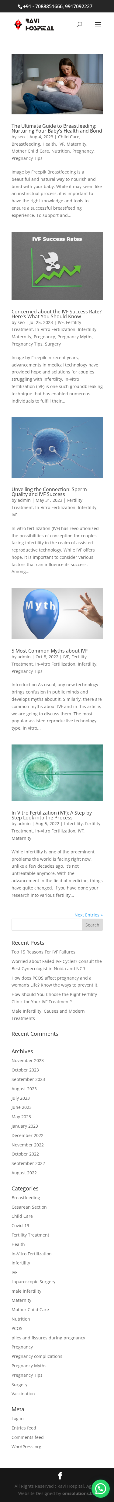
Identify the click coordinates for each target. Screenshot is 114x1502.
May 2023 (21, 1116)
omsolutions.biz (79, 1493)
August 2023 (24, 1089)
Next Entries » (88, 915)
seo (21, 137)
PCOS (17, 1328)
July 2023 (21, 1098)
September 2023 (28, 1079)
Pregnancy (83, 151)
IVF (61, 144)
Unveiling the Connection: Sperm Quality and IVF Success (49, 492)
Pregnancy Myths (74, 336)
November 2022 (28, 1145)
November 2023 (28, 1060)
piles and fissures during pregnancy (48, 1338)
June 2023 (22, 1107)
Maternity (76, 144)
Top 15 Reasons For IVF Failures (43, 952)
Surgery (53, 344)
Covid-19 (20, 1225)
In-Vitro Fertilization (55, 329)
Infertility (87, 329)
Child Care (68, 137)
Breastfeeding (26, 144)
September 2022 (28, 1163)
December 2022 (27, 1135)
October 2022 (25, 1154)
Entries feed (24, 1428)
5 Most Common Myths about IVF (50, 650)
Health (49, 144)
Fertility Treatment (30, 1235)
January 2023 (25, 1126)
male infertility (26, 1291)
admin (24, 500)
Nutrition (60, 151)
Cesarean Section (29, 1207)
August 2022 (24, 1173)
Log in (18, 1418)
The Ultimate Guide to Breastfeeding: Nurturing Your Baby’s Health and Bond (57, 128)
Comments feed (28, 1437)
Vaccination (23, 1393)
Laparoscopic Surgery (33, 1281)
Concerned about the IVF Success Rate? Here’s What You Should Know (57, 314)
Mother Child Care (30, 151)
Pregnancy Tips (27, 158)
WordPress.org (26, 1447)
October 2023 (25, 1070)
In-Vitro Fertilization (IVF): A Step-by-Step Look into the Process (52, 815)
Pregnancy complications (37, 1356)
